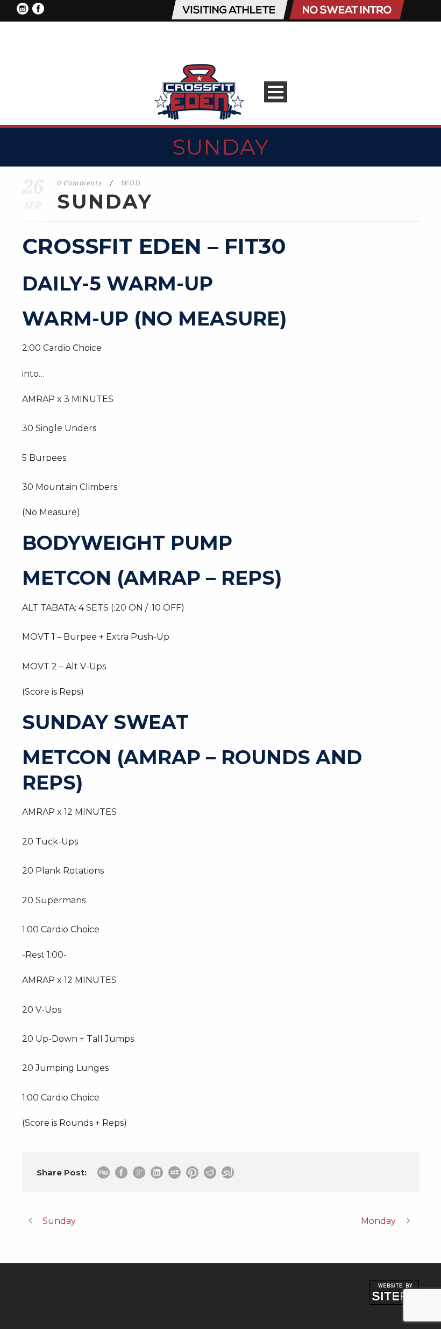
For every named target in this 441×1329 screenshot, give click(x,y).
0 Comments (79, 183)
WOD (130, 183)
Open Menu (275, 91)
